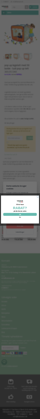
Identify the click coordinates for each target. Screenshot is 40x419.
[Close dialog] (38, 197)
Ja (20, 214)
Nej (20, 217)
